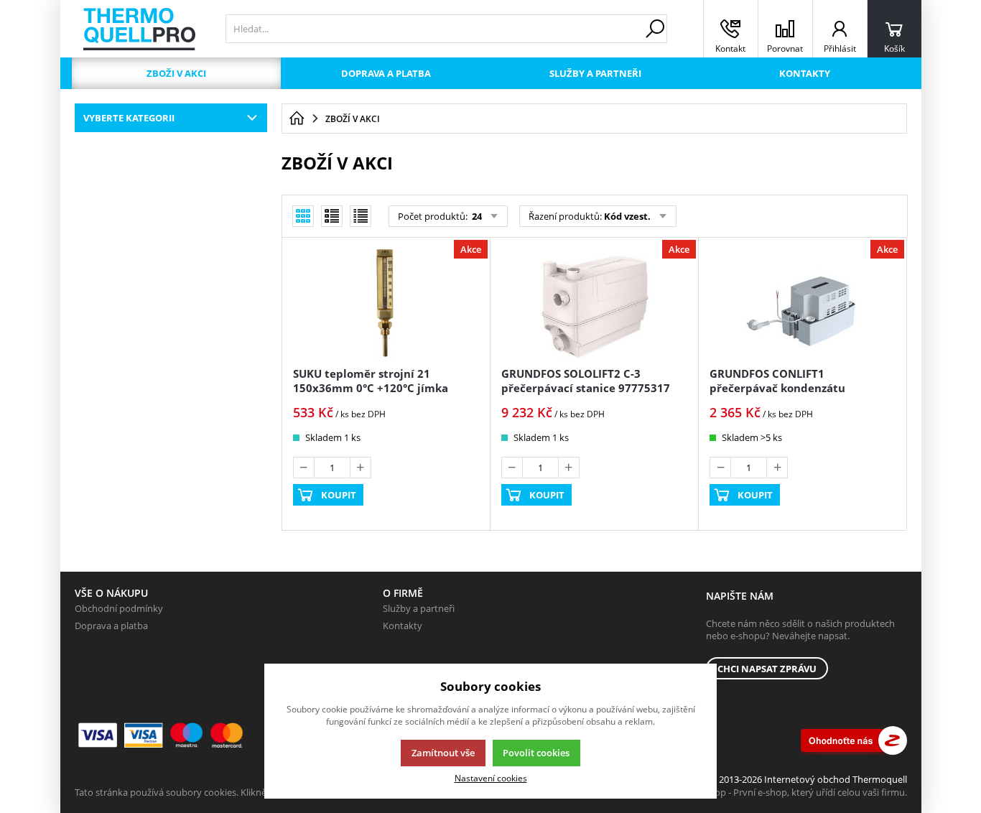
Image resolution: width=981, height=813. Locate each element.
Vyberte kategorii (129, 117)
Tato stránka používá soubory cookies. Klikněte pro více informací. (215, 792)
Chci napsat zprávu (767, 668)
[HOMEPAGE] (296, 118)
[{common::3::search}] (654, 28)
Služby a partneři (595, 73)
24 (476, 216)
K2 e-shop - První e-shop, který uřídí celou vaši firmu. (795, 792)
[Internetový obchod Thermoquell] (139, 29)
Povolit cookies (536, 752)
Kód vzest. (627, 216)
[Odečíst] (304, 467)
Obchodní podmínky (119, 608)
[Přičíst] (360, 467)
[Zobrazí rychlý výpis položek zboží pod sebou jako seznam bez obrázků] (360, 216)
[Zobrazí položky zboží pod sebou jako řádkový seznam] (332, 216)
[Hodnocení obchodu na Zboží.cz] (854, 740)
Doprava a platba (386, 73)
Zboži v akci (176, 73)
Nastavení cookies (491, 778)
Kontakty (804, 73)
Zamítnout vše (443, 752)
